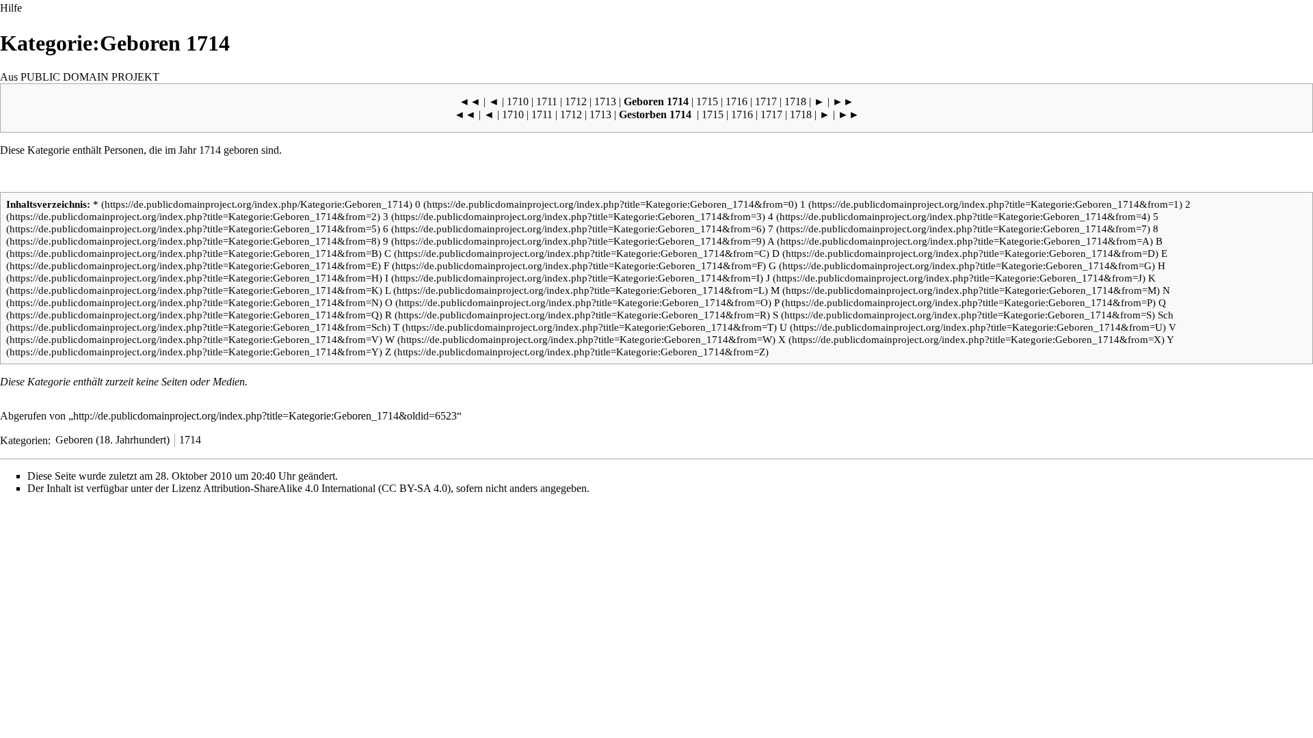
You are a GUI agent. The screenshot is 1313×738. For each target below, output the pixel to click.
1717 (766, 101)
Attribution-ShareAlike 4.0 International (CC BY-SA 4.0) (327, 488)
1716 (736, 101)
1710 (518, 101)
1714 (210, 150)
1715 (707, 101)
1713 (605, 101)
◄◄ (470, 101)
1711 (546, 101)
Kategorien (24, 440)
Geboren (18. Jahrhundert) (112, 440)
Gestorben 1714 (655, 114)
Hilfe (11, 8)
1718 (795, 101)
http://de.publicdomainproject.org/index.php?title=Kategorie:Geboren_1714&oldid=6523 (265, 416)
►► (843, 101)
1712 (576, 101)
